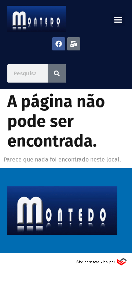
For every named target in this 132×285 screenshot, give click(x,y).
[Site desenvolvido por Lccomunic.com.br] (102, 264)
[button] (118, 19)
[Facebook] (58, 43)
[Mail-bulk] (73, 43)
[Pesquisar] (57, 73)
